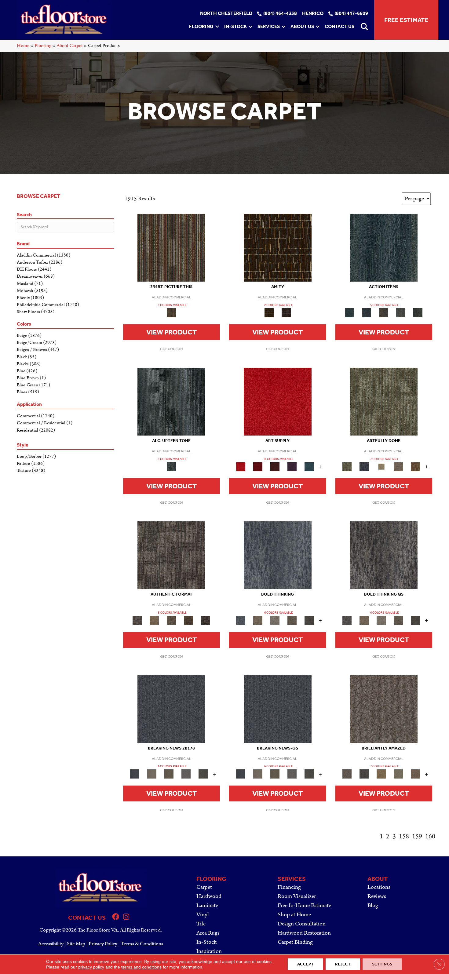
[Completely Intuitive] (381, 773)
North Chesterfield (226, 13)
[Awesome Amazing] (398, 466)
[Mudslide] (171, 247)
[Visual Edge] (171, 555)
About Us (302, 26)
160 (430, 836)
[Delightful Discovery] (384, 401)
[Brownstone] (383, 312)
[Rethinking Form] (188, 620)
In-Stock (235, 26)
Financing (289, 887)
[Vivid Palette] (415, 466)
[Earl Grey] (400, 312)
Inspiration (209, 951)
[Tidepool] (384, 247)
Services (268, 26)
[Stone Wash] (309, 466)
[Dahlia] (257, 466)
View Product (171, 332)
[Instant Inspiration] (415, 773)
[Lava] (275, 620)
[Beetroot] (275, 466)
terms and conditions (141, 967)
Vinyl (202, 914)
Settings (382, 964)
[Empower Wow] (398, 773)
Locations (378, 887)
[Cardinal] (278, 401)
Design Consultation (302, 924)
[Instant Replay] (186, 773)
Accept (305, 964)
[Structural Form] (205, 620)
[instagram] (126, 917)
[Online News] (171, 708)
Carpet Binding (295, 942)
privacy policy (91, 967)
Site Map (76, 944)
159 (417, 836)
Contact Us (339, 26)
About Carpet (70, 45)
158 (404, 836)
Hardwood (208, 896)
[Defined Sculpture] (154, 620)
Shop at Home (294, 914)
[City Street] (417, 312)
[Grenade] (257, 620)
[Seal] (309, 620)
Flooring (201, 26)
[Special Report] (169, 773)
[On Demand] (203, 773)
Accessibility (51, 944)
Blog (372, 905)
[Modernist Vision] (381, 466)
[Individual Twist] (171, 620)
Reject (343, 964)
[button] (217, 26)
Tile (201, 924)
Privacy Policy (103, 944)
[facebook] (115, 917)
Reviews (376, 896)
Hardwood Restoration (304, 933)
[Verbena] (292, 466)
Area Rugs (208, 933)
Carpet (204, 887)
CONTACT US (87, 917)
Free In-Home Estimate (304, 905)
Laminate (207, 905)
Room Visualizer (297, 896)
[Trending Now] (151, 773)
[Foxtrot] (171, 401)
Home (23, 45)
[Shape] (278, 555)
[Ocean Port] (366, 312)
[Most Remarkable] (364, 466)
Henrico (312, 13)
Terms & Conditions (142, 944)
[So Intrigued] (384, 708)
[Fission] (292, 620)
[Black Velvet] (286, 312)
